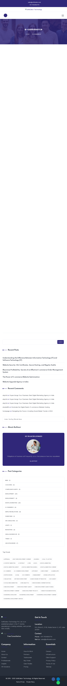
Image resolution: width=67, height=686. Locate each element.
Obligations (7, 579)
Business (37, 559)
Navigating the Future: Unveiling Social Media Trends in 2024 (49, 326)
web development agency (25, 586)
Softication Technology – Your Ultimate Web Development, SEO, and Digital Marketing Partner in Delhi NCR (18, 271)
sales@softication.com (34, 2)
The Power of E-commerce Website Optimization (49, 104)
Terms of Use (50, 664)
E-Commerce (9, 507)
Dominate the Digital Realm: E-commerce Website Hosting (18, 159)
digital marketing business (29, 567)
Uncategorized (50, 204)
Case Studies (28, 664)
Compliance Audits (11, 489)
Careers (48, 651)
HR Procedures (8, 575)
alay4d (5, 395)
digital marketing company (48, 567)
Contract (22, 563)
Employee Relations (11, 511)
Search (60, 342)
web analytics (25, 583)
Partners (26, 654)
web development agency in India (44, 586)
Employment (45, 571)
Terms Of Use (20, 682)
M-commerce (26, 575)
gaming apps (55, 571)
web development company (11, 590)
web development (9, 586)
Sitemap (48, 667)
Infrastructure (50, 654)
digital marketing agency (11, 567)
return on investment (21, 579)
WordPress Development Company (47, 594)
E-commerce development (22, 571)
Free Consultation (14, 636)
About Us (4, 654)
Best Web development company (22, 559)
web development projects (30, 590)
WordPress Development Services (13, 598)
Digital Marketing (50, 152)
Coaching (8, 485)
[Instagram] (63, 679)
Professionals (5, 660)
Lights (7, 525)
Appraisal (7, 559)
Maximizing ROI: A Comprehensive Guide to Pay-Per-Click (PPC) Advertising (49, 270)
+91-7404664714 (34, 5)
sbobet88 (6, 407)
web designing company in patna (41, 583)
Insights (3, 664)
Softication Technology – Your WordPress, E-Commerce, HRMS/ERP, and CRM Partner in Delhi (49, 213)
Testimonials (28, 657)
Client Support (51, 657)
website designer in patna (49, 590)
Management (37, 575)
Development (19, 98)
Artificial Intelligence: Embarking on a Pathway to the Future (18, 326)
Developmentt (10, 498)
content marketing (9, 563)
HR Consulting (10, 520)
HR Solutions (5, 667)
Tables (7, 538)
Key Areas (27, 660)
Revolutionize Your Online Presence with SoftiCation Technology (49, 159)
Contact (3, 657)
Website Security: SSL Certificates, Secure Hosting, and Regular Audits (18, 105)
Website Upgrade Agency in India (15, 382)
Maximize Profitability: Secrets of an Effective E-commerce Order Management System (33, 371)
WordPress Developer (10, 594)
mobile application (49, 575)
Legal (17, 575)
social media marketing (11, 583)
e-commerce (7, 571)
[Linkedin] (58, 679)
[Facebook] (53, 679)
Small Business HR (11, 534)
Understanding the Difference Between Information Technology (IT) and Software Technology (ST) (30, 359)
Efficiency (35, 571)
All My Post (33, 461)
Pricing (26, 667)
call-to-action (47, 559)
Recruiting (8, 529)
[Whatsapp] (58, 682)
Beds (6, 480)
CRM (29, 563)
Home (27, 34)
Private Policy (30, 682)
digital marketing (46, 563)
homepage (6, 411)
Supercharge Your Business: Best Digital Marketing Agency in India (32, 395)
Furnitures (8, 516)
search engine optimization (38, 579)
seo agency (53, 579)
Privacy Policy (50, 660)
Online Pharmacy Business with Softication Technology (18, 211)
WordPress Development (27, 594)
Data (35, 563)
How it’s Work (28, 651)
